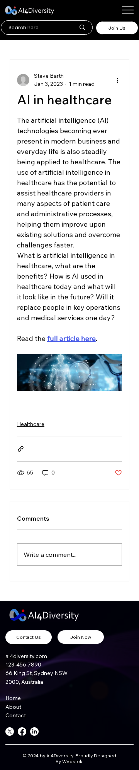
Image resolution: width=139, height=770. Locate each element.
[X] (9, 731)
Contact (15, 715)
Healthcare (30, 424)
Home (13, 698)
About (14, 706)
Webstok (73, 761)
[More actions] (117, 80)
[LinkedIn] (34, 731)
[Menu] (128, 10)
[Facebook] (22, 731)
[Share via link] (20, 449)
